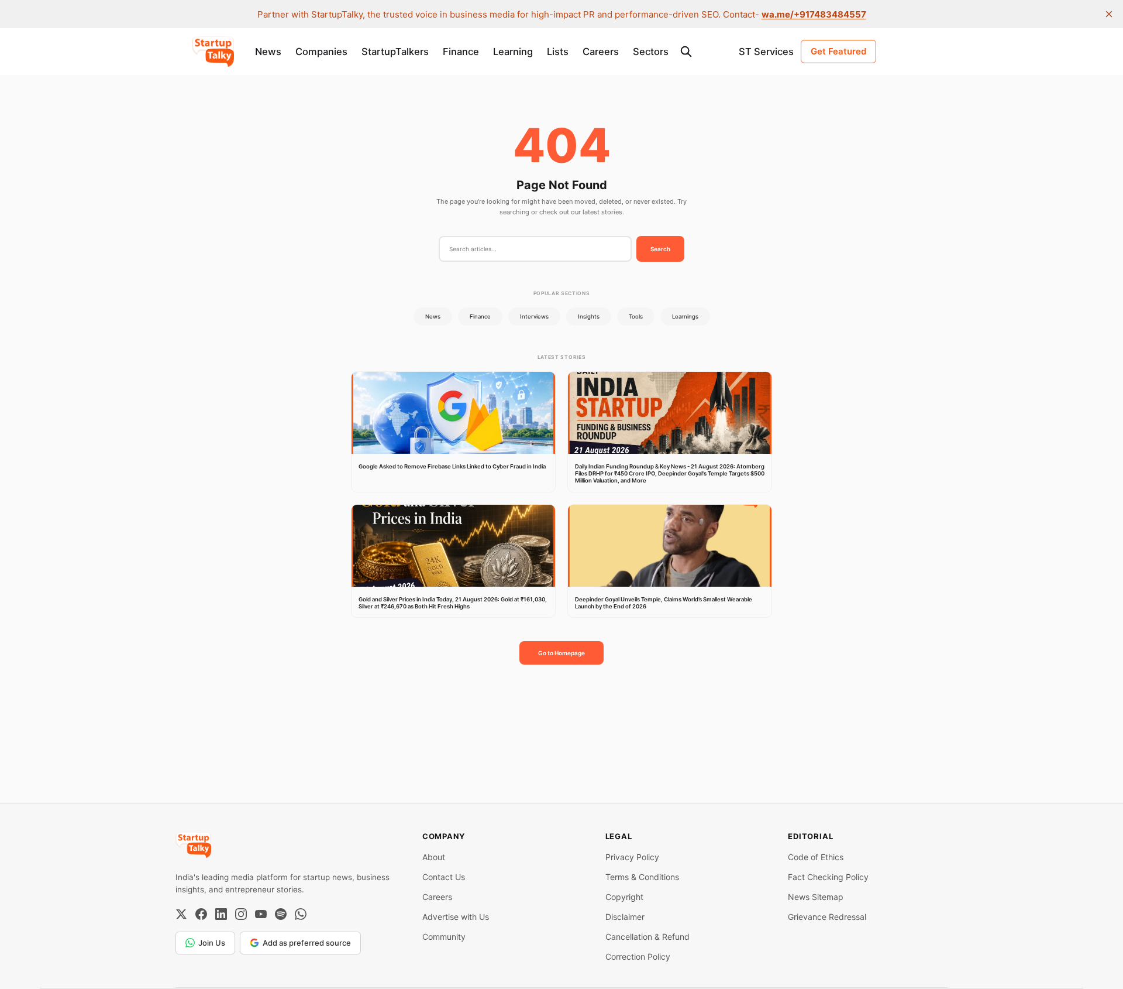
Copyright (624, 897)
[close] (1109, 14)
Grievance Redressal (827, 917)
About (433, 857)
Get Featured (838, 51)
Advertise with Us (455, 917)
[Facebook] (201, 914)
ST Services (766, 51)
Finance (461, 51)
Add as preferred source (307, 942)
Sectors (651, 51)
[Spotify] (281, 914)
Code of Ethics (815, 857)
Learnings (685, 316)
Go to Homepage (561, 652)
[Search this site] (686, 51)
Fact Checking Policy (828, 877)
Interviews (534, 316)
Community (444, 937)
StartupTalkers (395, 51)
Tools (636, 316)
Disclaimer (625, 917)
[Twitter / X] (181, 914)
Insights (589, 316)
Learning (513, 51)
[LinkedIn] (221, 914)
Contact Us (443, 877)
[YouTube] (261, 914)
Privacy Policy (632, 857)
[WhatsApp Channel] (300, 914)
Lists (558, 51)
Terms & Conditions (642, 877)
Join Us (211, 942)
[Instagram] (241, 914)
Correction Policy (637, 956)
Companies (321, 51)
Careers (601, 51)
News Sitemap (815, 897)
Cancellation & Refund (647, 937)
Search (660, 248)
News (268, 51)
